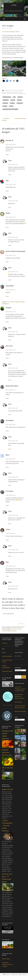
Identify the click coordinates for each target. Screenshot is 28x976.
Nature (12, 92)
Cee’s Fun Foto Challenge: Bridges (10, 31)
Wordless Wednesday (20, 711)
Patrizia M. (9, 140)
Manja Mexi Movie (12, 386)
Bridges (20, 97)
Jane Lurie (9, 346)
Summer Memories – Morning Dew (7, 752)
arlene (8, 529)
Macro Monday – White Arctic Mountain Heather (19, 696)
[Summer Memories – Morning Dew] (7, 765)
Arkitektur (7, 90)
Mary (7, 455)
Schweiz (17, 92)
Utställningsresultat (7, 671)
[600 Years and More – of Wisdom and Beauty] (7, 890)
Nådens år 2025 (7, 789)
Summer (12, 103)
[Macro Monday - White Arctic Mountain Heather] (23, 732)
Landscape (8, 92)
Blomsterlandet (6, 959)
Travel (8, 93)
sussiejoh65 (9, 420)
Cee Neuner (9, 491)
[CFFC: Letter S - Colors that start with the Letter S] (17, 751)
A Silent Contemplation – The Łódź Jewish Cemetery (7, 825)
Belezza (4, 652)
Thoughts (4, 93)
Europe (3, 92)
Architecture (7, 97)
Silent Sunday (18, 702)
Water (11, 93)
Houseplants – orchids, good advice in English (7, 964)
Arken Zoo (4, 643)
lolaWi (8, 213)
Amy (7, 562)
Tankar (20, 92)
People (19, 100)
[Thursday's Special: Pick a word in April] (17, 744)
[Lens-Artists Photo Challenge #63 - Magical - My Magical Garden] (23, 751)
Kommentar (20, 623)
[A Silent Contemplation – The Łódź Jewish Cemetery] (7, 840)
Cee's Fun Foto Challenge (17, 90)
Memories (5, 100)
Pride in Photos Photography (15, 251)
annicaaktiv (10, 286)
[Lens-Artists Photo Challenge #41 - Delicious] (23, 744)
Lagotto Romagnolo (7, 656)
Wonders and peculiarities (19, 93)
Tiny (7, 180)
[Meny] (4, 19)
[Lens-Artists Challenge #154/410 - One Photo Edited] (17, 732)
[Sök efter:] (20, 677)
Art (10, 90)
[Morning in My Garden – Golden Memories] (7, 747)
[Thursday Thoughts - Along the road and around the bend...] (23, 757)
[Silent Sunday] (17, 738)
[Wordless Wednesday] (17, 757)
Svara (7, 154)
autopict (8, 308)
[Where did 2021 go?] (7, 779)
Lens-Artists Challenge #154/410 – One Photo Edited (20, 688)
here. (6, 41)
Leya (14, 5)
